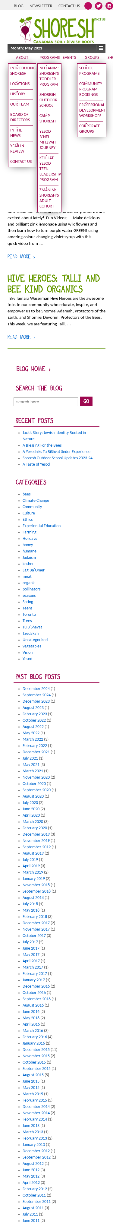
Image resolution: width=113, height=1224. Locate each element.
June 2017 (31, 948)
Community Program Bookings (90, 89)
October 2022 (34, 720)
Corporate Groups (89, 129)
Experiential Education (42, 526)
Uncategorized (35, 640)
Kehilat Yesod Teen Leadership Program (49, 169)
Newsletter (41, 6)
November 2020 (36, 777)
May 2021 (31, 765)
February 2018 (35, 917)
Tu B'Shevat (32, 627)
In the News (16, 133)
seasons (29, 595)
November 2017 (36, 929)
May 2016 (31, 1018)
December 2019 (36, 834)
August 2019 (33, 853)
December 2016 (36, 986)
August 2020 (33, 796)
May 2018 (31, 910)
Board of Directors (20, 117)
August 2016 (33, 1005)
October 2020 (34, 784)
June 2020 (31, 809)
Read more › (21, 257)
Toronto (29, 614)
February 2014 (35, 1119)
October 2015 (34, 1062)
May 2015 (31, 1088)
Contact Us (69, 6)
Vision (28, 652)
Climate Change (36, 500)
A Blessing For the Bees (42, 445)
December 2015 (36, 1050)
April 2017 (31, 961)
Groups (92, 57)
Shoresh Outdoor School (48, 100)
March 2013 (33, 1132)
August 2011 (33, 1208)
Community (32, 507)
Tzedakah (31, 633)
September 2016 (37, 999)
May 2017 (31, 955)
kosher (28, 564)
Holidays (30, 538)
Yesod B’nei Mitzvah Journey (47, 139)
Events (69, 57)
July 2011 (30, 1214)
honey (28, 545)
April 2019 (31, 866)
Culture (29, 513)
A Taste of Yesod (36, 464)
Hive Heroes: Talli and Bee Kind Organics (54, 285)
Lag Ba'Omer (34, 570)
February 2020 (35, 828)
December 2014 (36, 1107)
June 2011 (31, 1221)
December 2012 (36, 1151)
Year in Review (17, 149)
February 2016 (35, 1037)
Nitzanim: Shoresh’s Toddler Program (49, 76)
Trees (27, 621)
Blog (19, 6)
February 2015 (35, 1100)
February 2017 (35, 974)
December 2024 (36, 689)
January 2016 (34, 1043)
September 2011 (37, 1202)
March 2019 (33, 872)
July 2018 (30, 904)
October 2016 (34, 993)
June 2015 (31, 1081)
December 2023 (36, 701)
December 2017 (36, 923)
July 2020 (30, 803)
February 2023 (35, 714)
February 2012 (35, 1189)
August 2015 (33, 1075)
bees (26, 494)
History (17, 94)
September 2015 (37, 1069)
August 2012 (33, 1164)
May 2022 (31, 733)
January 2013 (34, 1145)
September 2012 (37, 1157)
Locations (20, 84)
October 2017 (34, 936)
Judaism (29, 557)
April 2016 (31, 1024)
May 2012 (31, 1176)
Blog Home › (34, 369)
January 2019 (34, 879)
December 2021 (36, 752)
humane (29, 551)
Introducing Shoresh (21, 71)
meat (27, 576)
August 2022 (33, 727)
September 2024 (37, 695)
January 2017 (34, 980)
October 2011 (34, 1195)
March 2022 (33, 739)
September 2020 (37, 790)
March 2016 (33, 1031)
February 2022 (35, 746)
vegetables (32, 646)
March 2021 (33, 771)
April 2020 (31, 815)
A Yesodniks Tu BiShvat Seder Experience (56, 452)
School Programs (89, 71)
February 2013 (35, 1138)
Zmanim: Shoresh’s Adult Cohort (49, 198)
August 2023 (33, 708)
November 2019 (36, 841)
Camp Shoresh (47, 119)
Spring (28, 602)
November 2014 (36, 1113)
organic (29, 583)
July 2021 (30, 758)
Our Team (19, 104)
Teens (27, 608)
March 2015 (33, 1094)
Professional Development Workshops (91, 110)
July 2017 (30, 942)
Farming (29, 532)
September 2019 (37, 847)
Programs (49, 57)
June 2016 (31, 1012)
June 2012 (31, 1170)
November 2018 (36, 885)
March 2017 (33, 967)
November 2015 (36, 1056)
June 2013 (31, 1126)
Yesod (27, 659)
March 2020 (33, 822)
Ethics (28, 519)
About (22, 57)
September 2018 (37, 891)
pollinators (31, 589)
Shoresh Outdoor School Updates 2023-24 (58, 458)
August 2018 (33, 898)
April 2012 (31, 1183)
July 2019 (30, 860)
